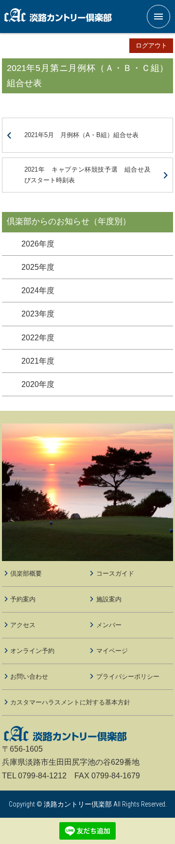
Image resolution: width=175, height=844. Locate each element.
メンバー (109, 625)
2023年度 (37, 314)
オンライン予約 (32, 650)
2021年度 (37, 361)
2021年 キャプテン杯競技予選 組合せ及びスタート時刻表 (87, 175)
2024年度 (37, 290)
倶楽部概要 (26, 573)
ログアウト (151, 45)
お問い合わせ (29, 676)
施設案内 (109, 599)
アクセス (22, 625)
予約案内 (22, 599)
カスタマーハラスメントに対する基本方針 (70, 702)
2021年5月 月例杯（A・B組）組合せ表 (81, 135)
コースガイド (115, 573)
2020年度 (37, 384)
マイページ (112, 650)
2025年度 (37, 267)
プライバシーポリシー (127, 676)
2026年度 (37, 244)
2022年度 (37, 338)
